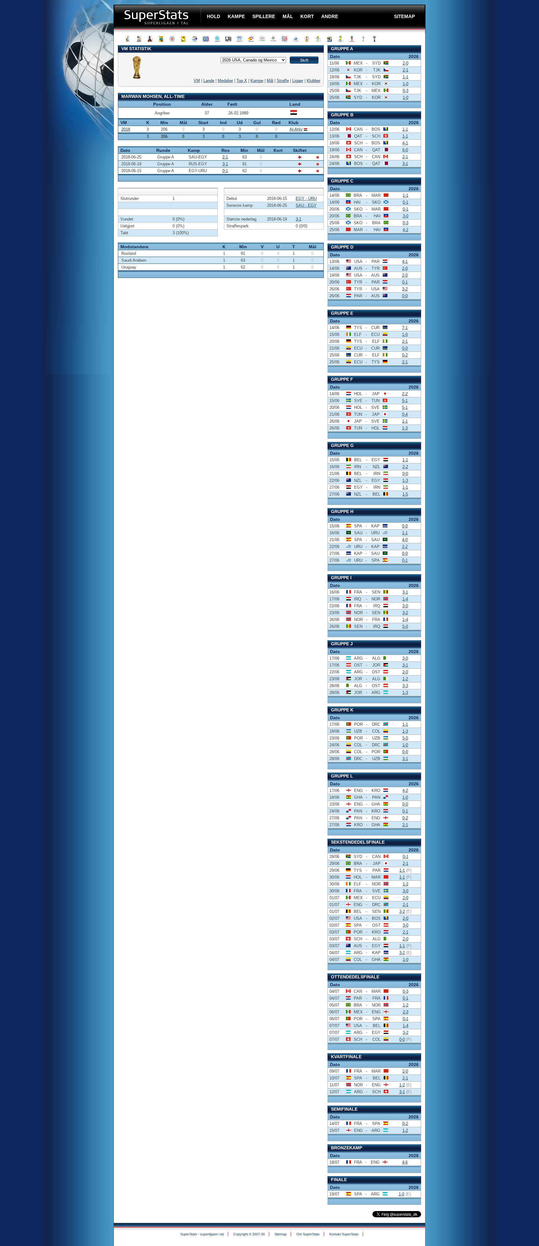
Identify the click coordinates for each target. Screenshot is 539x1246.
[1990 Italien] (274, 39)
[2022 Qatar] (364, 39)
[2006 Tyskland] (319, 39)
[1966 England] (207, 39)
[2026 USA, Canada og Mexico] (375, 39)
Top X (241, 80)
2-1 (225, 157)
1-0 (405, 83)
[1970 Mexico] (218, 39)
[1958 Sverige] (184, 39)
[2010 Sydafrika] (330, 39)
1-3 (405, 428)
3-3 (405, 685)
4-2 (405, 229)
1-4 (405, 599)
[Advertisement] (76, 123)
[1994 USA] (285, 39)
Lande (208, 80)
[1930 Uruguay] (128, 39)
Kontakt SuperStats (344, 1234)
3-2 (405, 289)
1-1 (405, 77)
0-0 (405, 295)
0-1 (225, 170)
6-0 (405, 150)
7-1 (405, 327)
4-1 (405, 143)
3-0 (405, 216)
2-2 (405, 393)
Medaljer (225, 80)
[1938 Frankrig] (151, 39)
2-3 (405, 1012)
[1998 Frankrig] (297, 39)
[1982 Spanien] (252, 39)
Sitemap (280, 1234)
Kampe (256, 80)
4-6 (405, 1162)
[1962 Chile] (196, 39)
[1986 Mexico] (263, 39)
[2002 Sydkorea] (308, 39)
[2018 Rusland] (353, 39)
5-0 (405, 626)
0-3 (405, 90)
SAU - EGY (306, 205)
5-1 (405, 400)
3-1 (225, 164)
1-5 (405, 494)
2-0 (405, 63)
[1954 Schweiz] (173, 39)
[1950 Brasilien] (162, 39)
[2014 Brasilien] (341, 39)
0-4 (405, 414)
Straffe (283, 80)
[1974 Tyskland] (229, 39)
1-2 (405, 678)
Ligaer (297, 80)
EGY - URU (306, 198)
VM (197, 80)
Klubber (313, 80)
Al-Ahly (296, 129)
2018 (125, 129)
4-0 (405, 539)
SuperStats (158, 17)
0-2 (405, 355)
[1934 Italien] (139, 39)
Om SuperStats (308, 1234)
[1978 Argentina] (240, 39)
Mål (270, 80)
